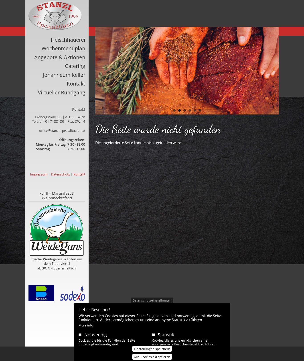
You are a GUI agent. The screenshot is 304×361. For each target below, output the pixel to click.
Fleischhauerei (68, 39)
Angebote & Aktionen (59, 57)
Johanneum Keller (64, 74)
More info (86, 325)
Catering (75, 65)
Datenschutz (60, 174)
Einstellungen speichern (152, 349)
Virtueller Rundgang (61, 92)
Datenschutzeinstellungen (152, 300)
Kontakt (76, 83)
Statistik (166, 335)
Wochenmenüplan (63, 48)
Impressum (38, 174)
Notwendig (95, 335)
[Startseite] (55, 15)
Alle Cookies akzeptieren (152, 357)
